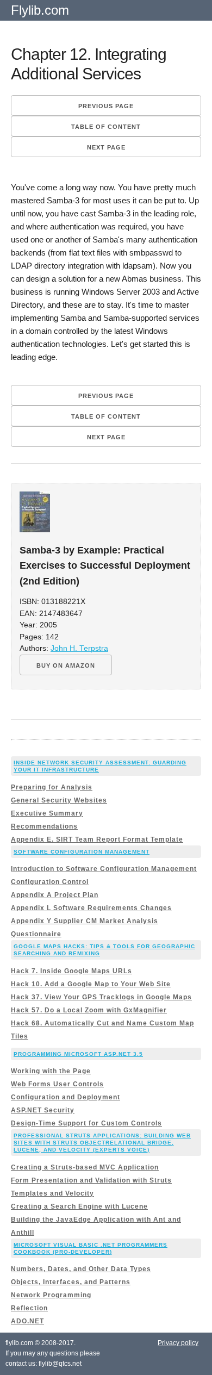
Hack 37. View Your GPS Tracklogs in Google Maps (101, 997)
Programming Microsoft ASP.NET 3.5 (78, 1054)
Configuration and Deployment (65, 1097)
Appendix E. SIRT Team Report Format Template (97, 839)
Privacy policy (178, 1343)
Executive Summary (47, 813)
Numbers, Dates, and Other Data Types (81, 1269)
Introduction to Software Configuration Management (104, 869)
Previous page (106, 106)
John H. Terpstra (79, 648)
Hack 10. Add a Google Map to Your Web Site (91, 984)
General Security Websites (59, 800)
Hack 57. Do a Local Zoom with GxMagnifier (89, 1010)
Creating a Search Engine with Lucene (79, 1206)
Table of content (106, 126)
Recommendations (44, 826)
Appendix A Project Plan (54, 895)
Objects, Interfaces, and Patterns (70, 1282)
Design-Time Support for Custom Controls (86, 1123)
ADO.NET (27, 1321)
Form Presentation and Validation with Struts (91, 1180)
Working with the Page (51, 1071)
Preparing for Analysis (51, 787)
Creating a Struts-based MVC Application (85, 1167)
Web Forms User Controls (57, 1084)
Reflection (29, 1308)
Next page (106, 147)
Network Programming (51, 1295)
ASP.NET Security (42, 1110)
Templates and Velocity (52, 1193)
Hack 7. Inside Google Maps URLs (71, 971)
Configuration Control (50, 882)
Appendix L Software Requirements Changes (91, 908)
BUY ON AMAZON (65, 665)
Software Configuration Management (81, 852)
